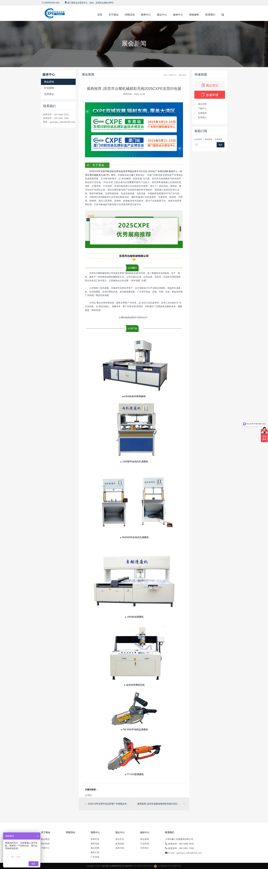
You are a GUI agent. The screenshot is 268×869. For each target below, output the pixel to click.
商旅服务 (194, 14)
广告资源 (95, 857)
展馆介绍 (95, 852)
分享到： (89, 795)
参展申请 (209, 95)
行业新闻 (49, 88)
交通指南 (200, 113)
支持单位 (49, 94)
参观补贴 (119, 848)
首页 (99, 14)
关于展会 (113, 14)
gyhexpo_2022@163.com (62, 122)
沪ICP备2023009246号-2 (143, 866)
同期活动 (130, 14)
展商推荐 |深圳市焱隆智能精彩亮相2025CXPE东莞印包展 (158, 804)
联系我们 (210, 14)
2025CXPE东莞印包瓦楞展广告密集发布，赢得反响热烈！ (109, 804)
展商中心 (146, 14)
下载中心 (200, 108)
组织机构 (45, 843)
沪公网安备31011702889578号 (169, 866)
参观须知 (119, 843)
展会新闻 (49, 81)
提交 (220, 145)
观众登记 (209, 85)
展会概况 (45, 839)
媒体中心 (178, 14)
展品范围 (200, 104)
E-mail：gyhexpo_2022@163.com (185, 853)
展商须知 (95, 843)
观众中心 (162, 14)
